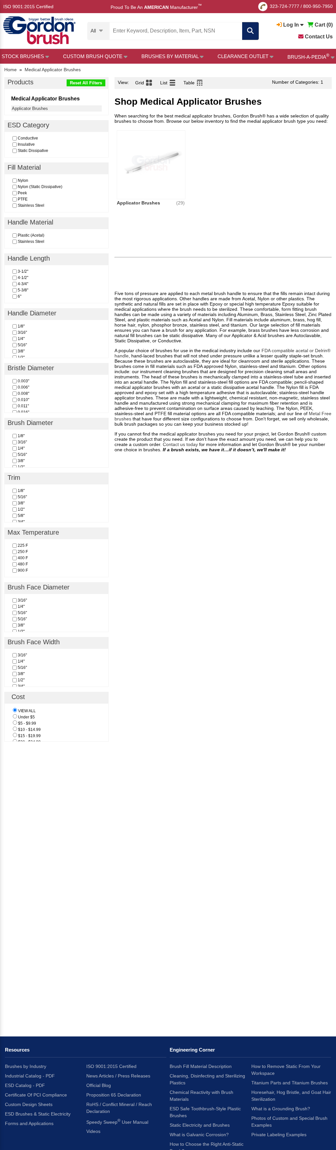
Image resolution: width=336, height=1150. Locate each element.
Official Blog (98, 1085)
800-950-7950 (318, 6)
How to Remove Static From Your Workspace (286, 1070)
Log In (291, 25)
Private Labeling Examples (278, 1134)
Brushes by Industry (25, 1066)
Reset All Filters (86, 82)
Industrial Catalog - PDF (30, 1075)
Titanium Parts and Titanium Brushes (289, 1082)
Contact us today (180, 444)
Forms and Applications (29, 1123)
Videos (93, 1131)
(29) (180, 202)
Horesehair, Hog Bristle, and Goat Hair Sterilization (291, 1096)
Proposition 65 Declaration (113, 1094)
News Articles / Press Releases (118, 1075)
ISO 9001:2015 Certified (28, 6)
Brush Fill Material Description (201, 1066)
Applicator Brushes (30, 108)
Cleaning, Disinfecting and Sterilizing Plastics (207, 1079)
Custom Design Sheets (28, 1104)
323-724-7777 (284, 6)
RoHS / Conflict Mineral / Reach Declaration (119, 1108)
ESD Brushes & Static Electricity (38, 1114)
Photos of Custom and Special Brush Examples (289, 1122)
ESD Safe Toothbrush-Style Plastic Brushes (205, 1112)
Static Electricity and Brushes (200, 1125)
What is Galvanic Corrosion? (199, 1134)
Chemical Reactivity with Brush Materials (201, 1096)
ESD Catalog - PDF (25, 1085)
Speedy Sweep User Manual (117, 1121)
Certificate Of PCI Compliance (36, 1094)
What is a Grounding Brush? (280, 1108)
